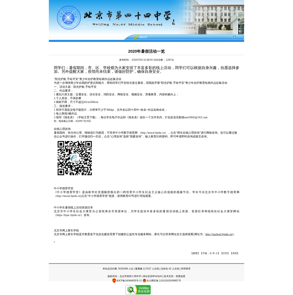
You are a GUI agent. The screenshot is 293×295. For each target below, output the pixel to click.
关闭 (234, 253)
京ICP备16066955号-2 (128, 280)
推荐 (195, 253)
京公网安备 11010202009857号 (163, 280)
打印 (225, 253)
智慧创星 (180, 276)
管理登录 (186, 268)
